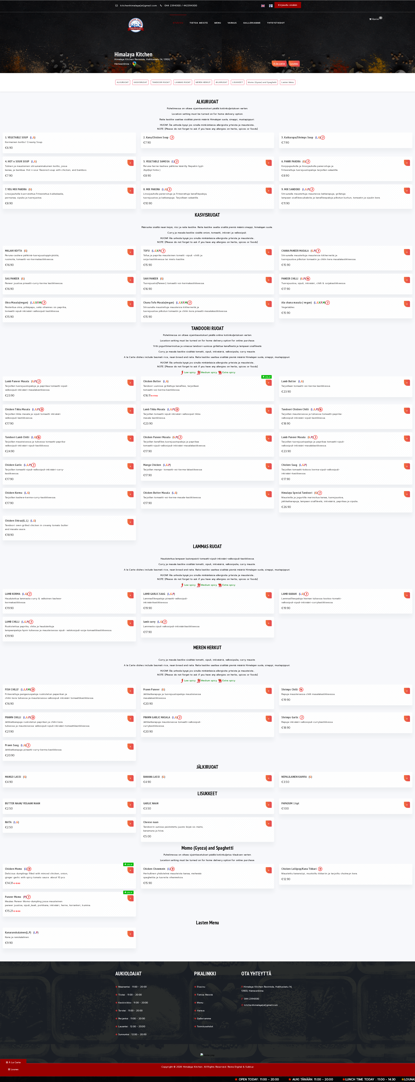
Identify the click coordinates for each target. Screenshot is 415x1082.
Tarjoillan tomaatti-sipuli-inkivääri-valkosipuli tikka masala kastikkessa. (171, 416)
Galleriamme (252, 22)
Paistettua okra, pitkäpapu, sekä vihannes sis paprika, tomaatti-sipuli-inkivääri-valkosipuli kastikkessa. (35, 309)
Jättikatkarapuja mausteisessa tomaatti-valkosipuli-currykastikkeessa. (172, 724)
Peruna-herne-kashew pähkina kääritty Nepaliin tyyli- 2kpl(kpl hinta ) (173, 168)
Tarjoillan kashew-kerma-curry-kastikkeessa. (30, 497)
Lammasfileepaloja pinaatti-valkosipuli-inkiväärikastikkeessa (165, 600)
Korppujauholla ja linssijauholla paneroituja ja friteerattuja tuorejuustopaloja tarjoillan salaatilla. (309, 168)
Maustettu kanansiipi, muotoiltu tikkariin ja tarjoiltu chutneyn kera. (319, 873)
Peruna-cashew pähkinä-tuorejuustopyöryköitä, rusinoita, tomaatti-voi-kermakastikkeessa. (32, 257)
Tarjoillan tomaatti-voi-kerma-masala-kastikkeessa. (172, 497)
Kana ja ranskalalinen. (17, 937)
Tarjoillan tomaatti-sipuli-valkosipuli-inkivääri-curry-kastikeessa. (34, 471)
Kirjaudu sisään (287, 5)
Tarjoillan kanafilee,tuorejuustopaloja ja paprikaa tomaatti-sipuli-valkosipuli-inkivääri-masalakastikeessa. (174, 443)
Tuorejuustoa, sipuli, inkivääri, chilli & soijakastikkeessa (313, 283)
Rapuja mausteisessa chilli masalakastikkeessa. (308, 694)
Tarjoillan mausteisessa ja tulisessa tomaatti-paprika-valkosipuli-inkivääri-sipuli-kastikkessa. (311, 416)
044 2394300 (173, 5)
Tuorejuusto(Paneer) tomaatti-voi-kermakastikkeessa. (174, 283)
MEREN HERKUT (203, 82)
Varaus (232, 22)
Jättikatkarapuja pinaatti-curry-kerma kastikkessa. (33, 749)
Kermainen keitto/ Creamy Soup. (24, 142)
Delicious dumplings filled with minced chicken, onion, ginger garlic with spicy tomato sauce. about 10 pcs (36, 875)
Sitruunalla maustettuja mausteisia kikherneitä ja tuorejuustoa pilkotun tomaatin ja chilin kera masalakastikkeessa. (318, 257)
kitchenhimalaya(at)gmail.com (138, 5)
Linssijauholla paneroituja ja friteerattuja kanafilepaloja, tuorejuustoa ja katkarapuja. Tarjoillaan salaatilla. (175, 195)
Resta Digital (235, 1067)
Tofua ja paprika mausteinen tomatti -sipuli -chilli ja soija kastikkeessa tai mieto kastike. (172, 257)
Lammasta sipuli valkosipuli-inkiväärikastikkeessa (171, 626)
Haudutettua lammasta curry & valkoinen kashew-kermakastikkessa (33, 600)
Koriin (376, 19)
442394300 (190, 5)
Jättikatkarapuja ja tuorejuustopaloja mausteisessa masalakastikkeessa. (172, 696)
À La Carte (14, 1062)
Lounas (294, 63)
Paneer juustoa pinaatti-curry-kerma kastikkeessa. (34, 283)
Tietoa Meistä (199, 22)
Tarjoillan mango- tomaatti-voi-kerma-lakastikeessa (172, 469)
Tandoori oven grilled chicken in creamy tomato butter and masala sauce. (36, 527)
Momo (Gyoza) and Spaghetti (262, 82)
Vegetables (287, 307)
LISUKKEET (237, 82)
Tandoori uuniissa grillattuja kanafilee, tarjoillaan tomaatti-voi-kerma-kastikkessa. (171, 388)
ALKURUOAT (123, 82)
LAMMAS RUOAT (183, 82)
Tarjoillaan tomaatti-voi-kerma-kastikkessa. (306, 386)
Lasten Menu (287, 82)
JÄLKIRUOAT (221, 82)
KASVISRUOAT (140, 82)
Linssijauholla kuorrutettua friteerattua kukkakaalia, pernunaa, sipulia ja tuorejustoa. (34, 195)
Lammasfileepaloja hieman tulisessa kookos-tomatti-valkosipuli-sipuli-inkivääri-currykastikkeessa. (311, 600)
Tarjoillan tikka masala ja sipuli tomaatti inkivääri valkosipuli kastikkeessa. (33, 416)
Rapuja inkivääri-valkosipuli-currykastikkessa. (307, 722)
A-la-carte (279, 63)
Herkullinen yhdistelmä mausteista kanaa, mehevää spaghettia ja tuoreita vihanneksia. (172, 875)
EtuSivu (178, 22)
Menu (217, 22)
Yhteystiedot (276, 22)
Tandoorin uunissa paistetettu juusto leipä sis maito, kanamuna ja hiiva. (173, 828)
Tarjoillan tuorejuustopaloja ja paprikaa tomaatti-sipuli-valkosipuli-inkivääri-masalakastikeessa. (36, 388)
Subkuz (249, 1067)
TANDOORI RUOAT (161, 82)
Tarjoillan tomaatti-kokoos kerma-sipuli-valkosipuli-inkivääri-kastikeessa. (310, 471)
